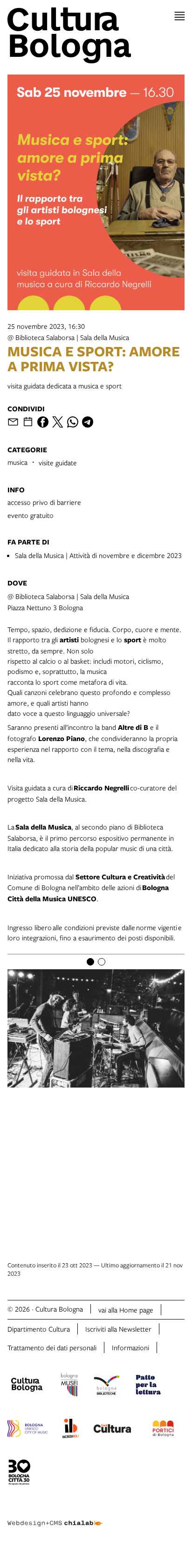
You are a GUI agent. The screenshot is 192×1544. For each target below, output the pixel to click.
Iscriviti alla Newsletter (118, 1328)
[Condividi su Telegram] (87, 422)
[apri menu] (179, 16)
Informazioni (130, 1347)
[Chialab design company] (55, 1516)
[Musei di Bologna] (69, 1386)
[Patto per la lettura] (148, 1386)
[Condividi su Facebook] (42, 422)
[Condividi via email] (13, 422)
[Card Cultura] (112, 1430)
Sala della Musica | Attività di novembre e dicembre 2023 (98, 555)
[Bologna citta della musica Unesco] (27, 1430)
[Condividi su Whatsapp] (72, 422)
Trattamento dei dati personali (51, 1347)
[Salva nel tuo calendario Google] (28, 422)
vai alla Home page (125, 1309)
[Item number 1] (90, 962)
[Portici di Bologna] (163, 1429)
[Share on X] (57, 422)
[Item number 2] (101, 962)
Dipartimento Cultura (38, 1328)
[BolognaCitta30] (19, 1473)
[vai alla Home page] (96, 35)
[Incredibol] (70, 1430)
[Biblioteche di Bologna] (106, 1386)
